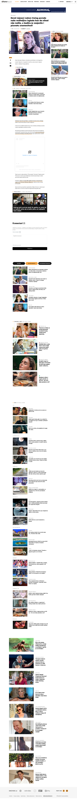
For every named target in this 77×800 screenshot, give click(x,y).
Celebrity (17, 1)
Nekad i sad (30, 1)
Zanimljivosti (23, 1)
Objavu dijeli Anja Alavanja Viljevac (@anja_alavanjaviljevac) (30, 169)
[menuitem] (75, 2)
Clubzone (48, 1)
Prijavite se (29, 248)
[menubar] (75, 2)
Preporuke (36, 1)
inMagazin (42, 1)
